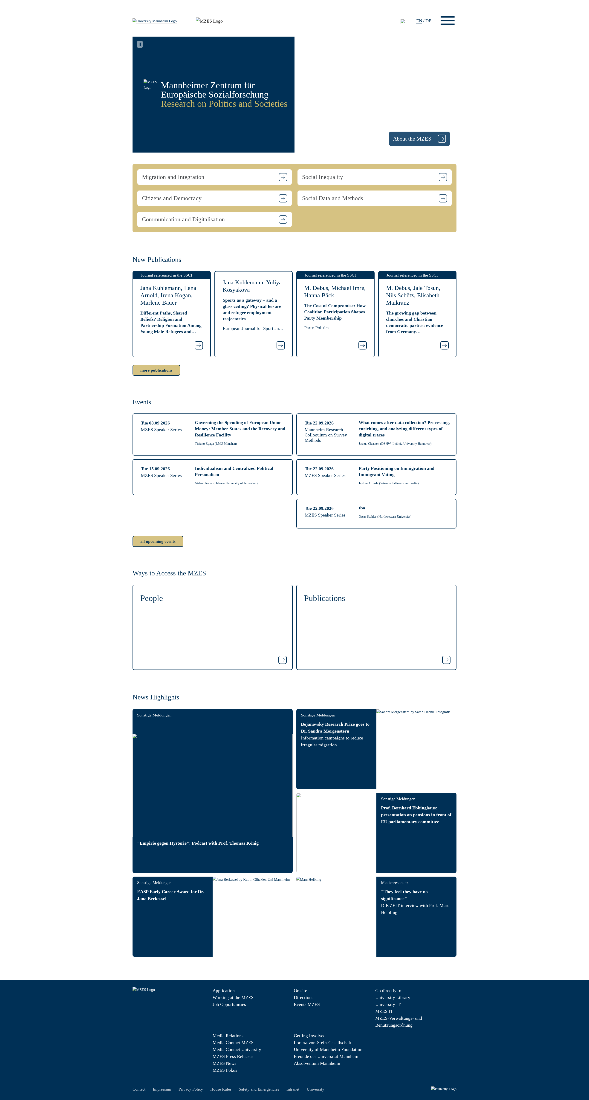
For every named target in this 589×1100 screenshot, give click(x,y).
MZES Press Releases (233, 1056)
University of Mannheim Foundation (328, 1049)
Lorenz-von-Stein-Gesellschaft (323, 1042)
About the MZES (413, 139)
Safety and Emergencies (259, 1089)
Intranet (292, 1089)
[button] (214, 177)
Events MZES (307, 1004)
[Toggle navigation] (447, 20)
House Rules (220, 1089)
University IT (388, 1004)
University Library (392, 997)
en (419, 20)
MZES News (224, 1063)
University (315, 1089)
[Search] (403, 21)
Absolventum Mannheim (317, 1063)
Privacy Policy (191, 1089)
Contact (139, 1089)
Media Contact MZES (233, 1042)
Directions (303, 997)
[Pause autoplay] (140, 44)
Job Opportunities (229, 1004)
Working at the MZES (233, 997)
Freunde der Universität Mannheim (327, 1056)
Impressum (162, 1089)
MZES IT (384, 1011)
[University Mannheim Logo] (155, 21)
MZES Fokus (225, 1070)
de (428, 20)
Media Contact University (237, 1049)
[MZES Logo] (209, 20)
